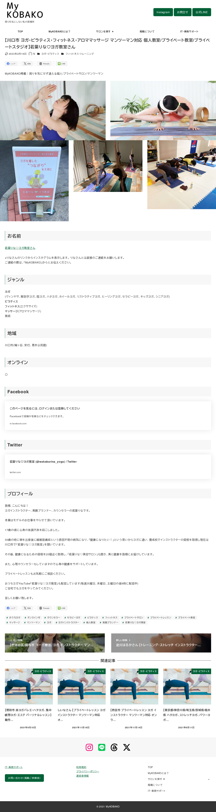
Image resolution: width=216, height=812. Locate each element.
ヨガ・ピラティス (50, 53)
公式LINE (202, 12)
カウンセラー (53, 617)
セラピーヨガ (73, 617)
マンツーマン (33, 622)
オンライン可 (33, 617)
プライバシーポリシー (87, 771)
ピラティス (92, 617)
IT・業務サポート (14, 767)
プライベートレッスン (160, 617)
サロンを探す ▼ (156, 779)
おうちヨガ (14, 617)
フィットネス (110, 617)
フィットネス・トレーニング (80, 53)
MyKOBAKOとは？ (158, 773)
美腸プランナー (110, 622)
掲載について (155, 785)
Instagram (163, 12)
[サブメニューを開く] (208, 779)
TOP (150, 767)
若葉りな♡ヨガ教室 (135, 622)
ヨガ (48, 622)
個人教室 (90, 622)
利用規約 (81, 767)
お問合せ (182, 12)
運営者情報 (82, 775)
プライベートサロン (133, 617)
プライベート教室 (186, 617)
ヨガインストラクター (68, 622)
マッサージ (14, 622)
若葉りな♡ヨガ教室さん (20, 248)
